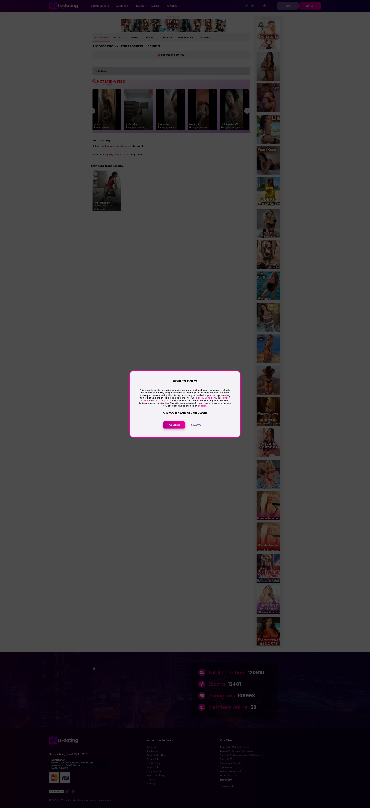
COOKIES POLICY (162, 400)
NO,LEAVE (196, 424)
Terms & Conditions (205, 397)
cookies (202, 405)
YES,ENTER (174, 425)
